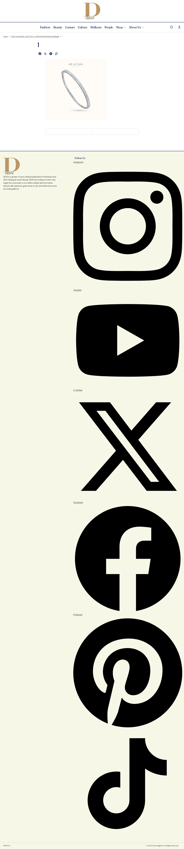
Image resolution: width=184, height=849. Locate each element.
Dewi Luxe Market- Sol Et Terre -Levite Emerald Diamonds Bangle (35, 37)
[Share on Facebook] (40, 54)
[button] (171, 27)
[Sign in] (179, 27)
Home (5, 37)
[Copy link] (56, 54)
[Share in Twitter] (45, 54)
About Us (6, 846)
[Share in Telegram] (51, 54)
